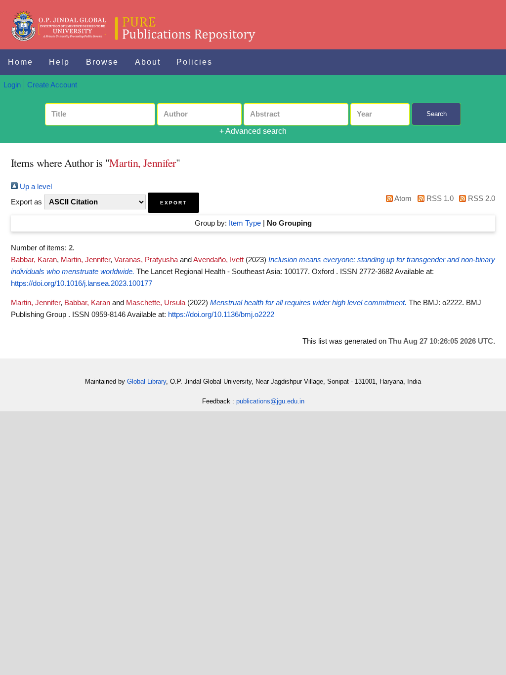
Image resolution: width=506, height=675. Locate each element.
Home (20, 62)
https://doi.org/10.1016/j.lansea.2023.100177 (81, 283)
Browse (102, 62)
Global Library (146, 381)
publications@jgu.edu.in (270, 401)
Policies (194, 62)
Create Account (52, 85)
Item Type (245, 223)
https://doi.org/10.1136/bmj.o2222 (221, 314)
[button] (173, 203)
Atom (402, 198)
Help (59, 62)
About (148, 62)
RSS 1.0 (438, 198)
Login (12, 85)
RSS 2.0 (480, 198)
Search (436, 114)
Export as (26, 202)
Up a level (35, 187)
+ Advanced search (253, 131)
